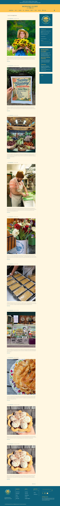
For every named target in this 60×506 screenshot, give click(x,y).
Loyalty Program (27, 498)
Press (36, 10)
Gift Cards (17, 498)
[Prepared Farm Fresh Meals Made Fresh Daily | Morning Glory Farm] (21, 185)
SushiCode (24, 504)
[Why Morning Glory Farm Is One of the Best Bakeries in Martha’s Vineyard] (21, 283)
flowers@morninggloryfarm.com (45, 35)
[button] (13, 10)
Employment (27, 495)
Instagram (44, 44)
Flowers (20, 10)
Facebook (42, 44)
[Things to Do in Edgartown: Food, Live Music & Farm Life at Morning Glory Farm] (21, 86)
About (32, 10)
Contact (39, 10)
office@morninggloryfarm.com (45, 39)
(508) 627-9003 (45, 40)
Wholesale (27, 10)
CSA (23, 10)
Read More (8, 61)
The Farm (26, 493)
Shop (16, 10)
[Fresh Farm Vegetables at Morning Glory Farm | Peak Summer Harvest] (21, 134)
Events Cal (35, 494)
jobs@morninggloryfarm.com (45, 37)
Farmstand (11, 10)
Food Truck (42, 76)
